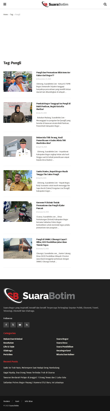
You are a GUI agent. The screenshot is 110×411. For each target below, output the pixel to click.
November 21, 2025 (44, 79)
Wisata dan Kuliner (65, 354)
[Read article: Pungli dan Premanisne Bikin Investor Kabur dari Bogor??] (17, 81)
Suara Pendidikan (64, 347)
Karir (17, 401)
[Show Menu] (4, 4)
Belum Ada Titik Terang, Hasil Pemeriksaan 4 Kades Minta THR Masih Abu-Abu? (51, 140)
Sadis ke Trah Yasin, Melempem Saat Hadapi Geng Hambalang (31, 368)
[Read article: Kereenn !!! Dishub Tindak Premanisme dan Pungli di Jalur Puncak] (17, 211)
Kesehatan (8, 343)
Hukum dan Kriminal (12, 339)
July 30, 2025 (42, 113)
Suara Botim (14, 406)
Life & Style (8, 347)
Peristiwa (7, 354)
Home (5, 15)
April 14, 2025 (42, 147)
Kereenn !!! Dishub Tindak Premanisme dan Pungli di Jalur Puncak (50, 205)
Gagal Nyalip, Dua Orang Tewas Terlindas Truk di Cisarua (29, 372)
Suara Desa (61, 343)
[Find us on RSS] (27, 324)
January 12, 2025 (43, 249)
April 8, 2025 (42, 178)
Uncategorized (63, 350)
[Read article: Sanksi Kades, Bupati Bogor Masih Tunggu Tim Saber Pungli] (17, 180)
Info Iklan (29, 401)
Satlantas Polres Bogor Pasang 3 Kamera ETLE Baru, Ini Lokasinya (33, 382)
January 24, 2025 (43, 212)
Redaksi (6, 401)
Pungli (17, 15)
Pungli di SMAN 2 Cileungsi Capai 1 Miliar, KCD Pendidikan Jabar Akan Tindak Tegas (51, 242)
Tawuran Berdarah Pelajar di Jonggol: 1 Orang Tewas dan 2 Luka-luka (34, 377)
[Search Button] (105, 4)
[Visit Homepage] (55, 4)
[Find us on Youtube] (20, 324)
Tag (11, 15)
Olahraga (7, 350)
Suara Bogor (62, 339)
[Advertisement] (37, 38)
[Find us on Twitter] (13, 324)
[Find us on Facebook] (6, 324)
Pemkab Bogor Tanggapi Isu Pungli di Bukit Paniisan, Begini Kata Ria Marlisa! (53, 106)
